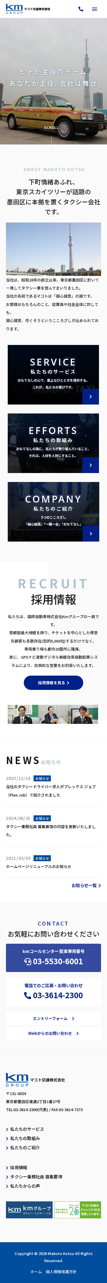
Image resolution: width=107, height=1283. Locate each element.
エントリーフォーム (50, 1018)
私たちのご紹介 (25, 1147)
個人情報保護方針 (61, 1271)
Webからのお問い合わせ (50, 1033)
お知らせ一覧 (84, 885)
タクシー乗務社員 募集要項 (36, 1176)
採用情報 (18, 1167)
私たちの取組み (25, 1138)
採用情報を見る (51, 682)
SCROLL (51, 127)
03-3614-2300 (58, 994)
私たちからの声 (25, 1186)
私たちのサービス (27, 1129)
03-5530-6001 (58, 960)
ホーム (36, 1271)
